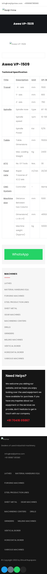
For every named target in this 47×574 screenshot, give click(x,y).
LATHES (8, 283)
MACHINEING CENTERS (15, 320)
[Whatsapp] (17, 569)
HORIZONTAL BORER (14, 352)
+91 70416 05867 (18, 420)
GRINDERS (9, 333)
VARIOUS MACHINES (14, 358)
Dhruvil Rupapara (28, 560)
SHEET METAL (10, 308)
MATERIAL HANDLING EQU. (16, 289)
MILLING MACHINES (13, 339)
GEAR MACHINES (12, 314)
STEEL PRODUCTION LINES (16, 302)
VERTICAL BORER (12, 346)
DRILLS (7, 327)
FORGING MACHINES (14, 295)
